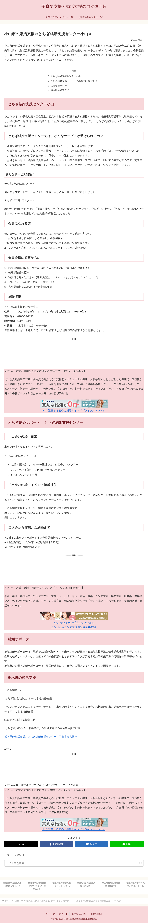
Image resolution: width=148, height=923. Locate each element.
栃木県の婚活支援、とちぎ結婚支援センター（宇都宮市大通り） (42, 736)
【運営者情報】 (97, 914)
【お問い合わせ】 (79, 914)
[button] (140, 863)
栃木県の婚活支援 (60, 90)
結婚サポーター (59, 85)
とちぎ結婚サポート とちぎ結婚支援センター (75, 81)
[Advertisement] (74, 354)
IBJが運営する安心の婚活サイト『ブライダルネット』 (73, 410)
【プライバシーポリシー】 (56, 914)
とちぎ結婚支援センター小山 (66, 76)
